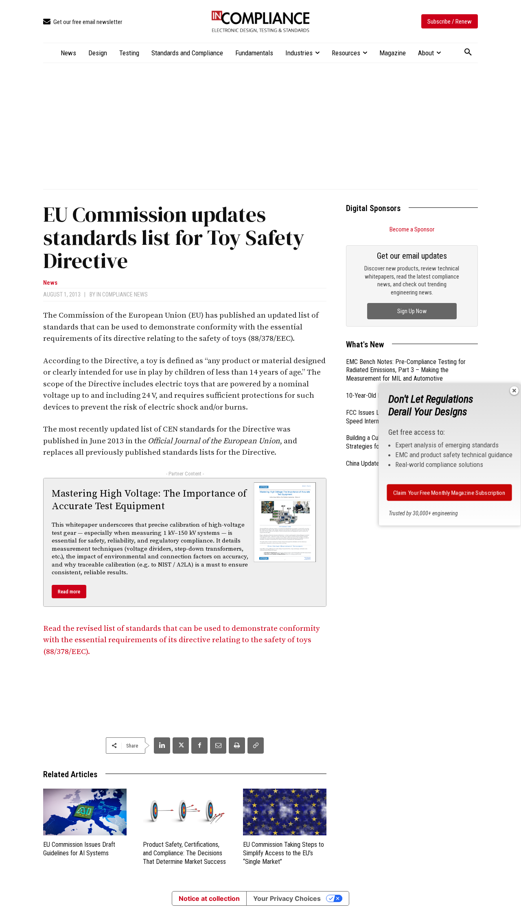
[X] (181, 745)
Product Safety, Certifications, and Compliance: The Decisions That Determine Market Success (184, 853)
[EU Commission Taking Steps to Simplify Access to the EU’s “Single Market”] (284, 812)
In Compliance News (122, 294)
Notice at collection (209, 898)
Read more (69, 592)
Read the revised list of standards (181, 640)
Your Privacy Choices (287, 898)
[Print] (237, 745)
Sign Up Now (412, 311)
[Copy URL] (255, 745)
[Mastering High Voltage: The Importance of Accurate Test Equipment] (285, 522)
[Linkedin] (162, 745)
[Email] (218, 745)
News (50, 283)
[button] (468, 52)
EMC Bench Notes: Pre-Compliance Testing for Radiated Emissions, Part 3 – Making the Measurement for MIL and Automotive (406, 370)
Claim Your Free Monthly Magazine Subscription (449, 492)
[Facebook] (199, 745)
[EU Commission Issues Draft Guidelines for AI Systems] (85, 812)
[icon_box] (82, 22)
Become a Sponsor (412, 229)
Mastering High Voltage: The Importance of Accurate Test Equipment (149, 500)
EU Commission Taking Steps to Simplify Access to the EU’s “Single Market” (283, 853)
